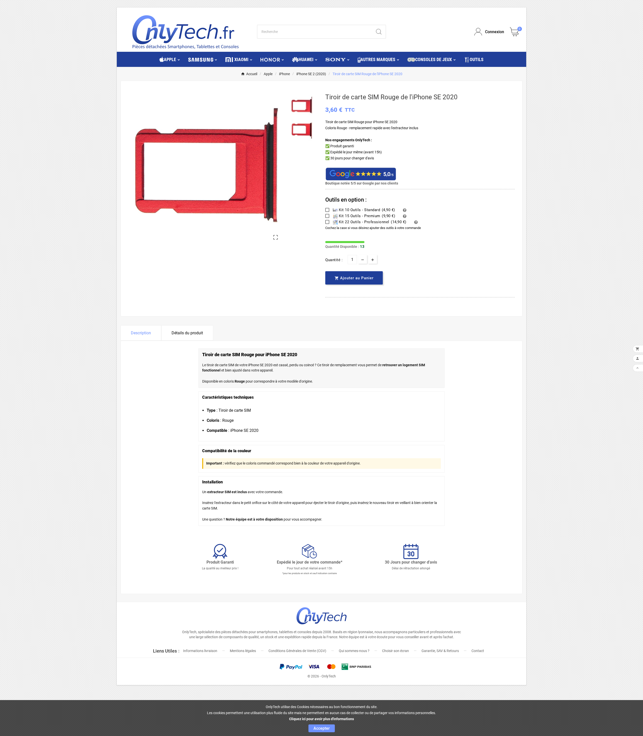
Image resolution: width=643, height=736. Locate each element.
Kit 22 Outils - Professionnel (372, 222)
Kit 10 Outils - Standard (366, 210)
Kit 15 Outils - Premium (366, 216)
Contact (477, 651)
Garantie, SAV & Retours (440, 651)
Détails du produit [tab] (187, 333)
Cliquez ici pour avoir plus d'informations (321, 719)
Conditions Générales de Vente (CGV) (297, 651)
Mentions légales (243, 651)
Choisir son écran (395, 651)
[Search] (379, 31)
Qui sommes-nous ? (354, 651)
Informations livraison (200, 651)
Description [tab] (141, 333)
